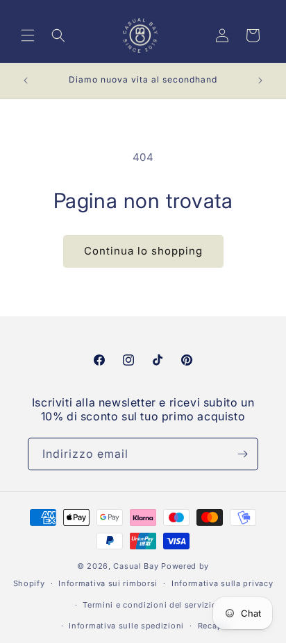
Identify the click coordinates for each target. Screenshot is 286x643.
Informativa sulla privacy (222, 583)
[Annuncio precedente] (25, 80)
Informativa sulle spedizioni (126, 626)
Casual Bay (135, 566)
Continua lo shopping (143, 250)
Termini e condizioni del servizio (150, 605)
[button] (27, 35)
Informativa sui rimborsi (108, 583)
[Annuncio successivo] (260, 80)
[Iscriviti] (242, 454)
